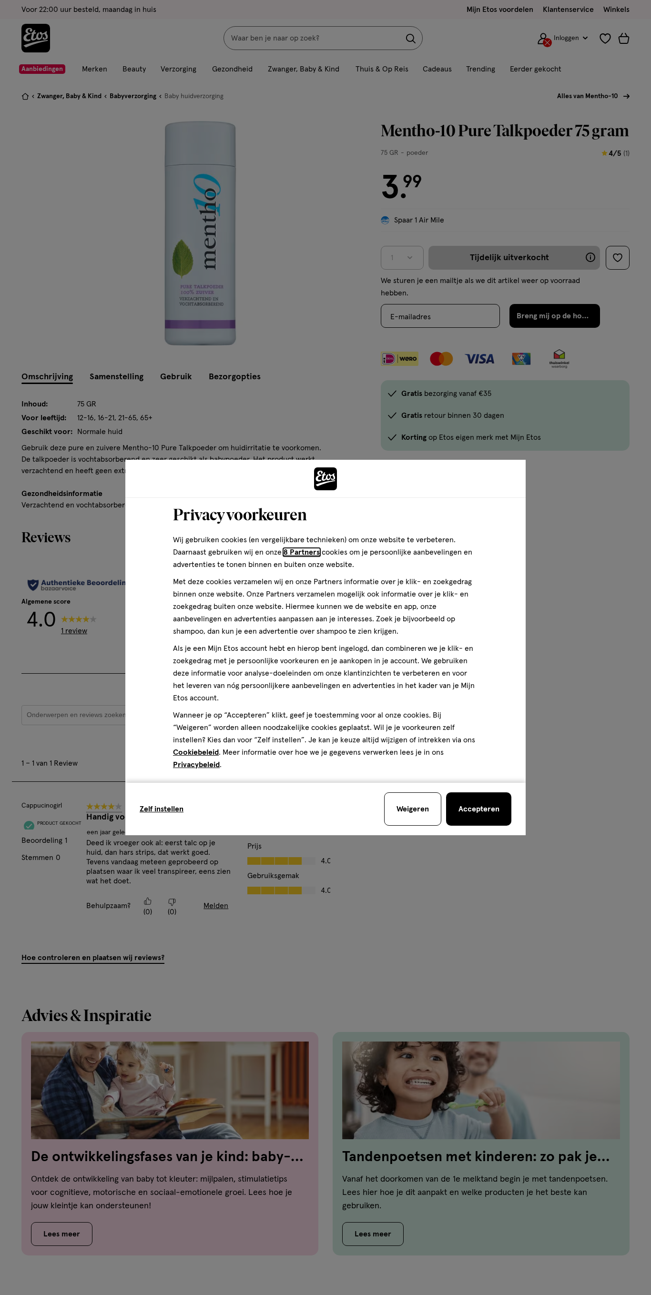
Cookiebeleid (196, 752)
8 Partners (302, 552)
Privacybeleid (196, 765)
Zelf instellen (161, 809)
